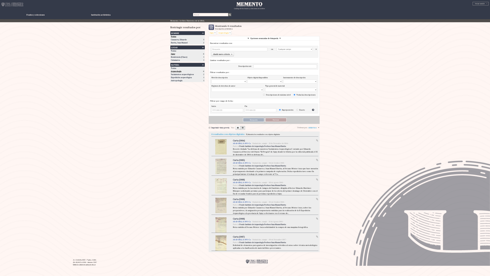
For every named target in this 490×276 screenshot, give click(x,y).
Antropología (176, 80)
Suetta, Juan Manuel (179, 43)
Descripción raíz (245, 66)
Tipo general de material (275, 86)
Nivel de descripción (219, 78)
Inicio (213, 106)
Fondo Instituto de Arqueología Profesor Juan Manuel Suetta (262, 146)
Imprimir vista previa (220, 127)
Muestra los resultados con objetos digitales (263, 134)
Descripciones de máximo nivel (278, 95)
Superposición (287, 110)
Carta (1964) (239, 140)
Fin (246, 106)
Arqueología (176, 71)
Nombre (175, 32)
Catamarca (175, 60)
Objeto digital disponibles (257, 78)
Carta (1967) (239, 236)
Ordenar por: (302, 127)
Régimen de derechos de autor (223, 86)
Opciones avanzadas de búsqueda (264, 38)
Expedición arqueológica (181, 77)
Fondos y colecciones (35, 15)
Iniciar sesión (480, 3)
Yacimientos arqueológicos (182, 74)
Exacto (302, 110)
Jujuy (173, 54)
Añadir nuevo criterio (221, 54)
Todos (173, 36)
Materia (175, 64)
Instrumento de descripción (294, 78)
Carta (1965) (239, 160)
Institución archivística (101, 15)
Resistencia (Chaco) (179, 57)
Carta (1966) (239, 179)
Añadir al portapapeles (317, 140)
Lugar (174, 47)
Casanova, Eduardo (179, 39)
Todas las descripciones (306, 95)
